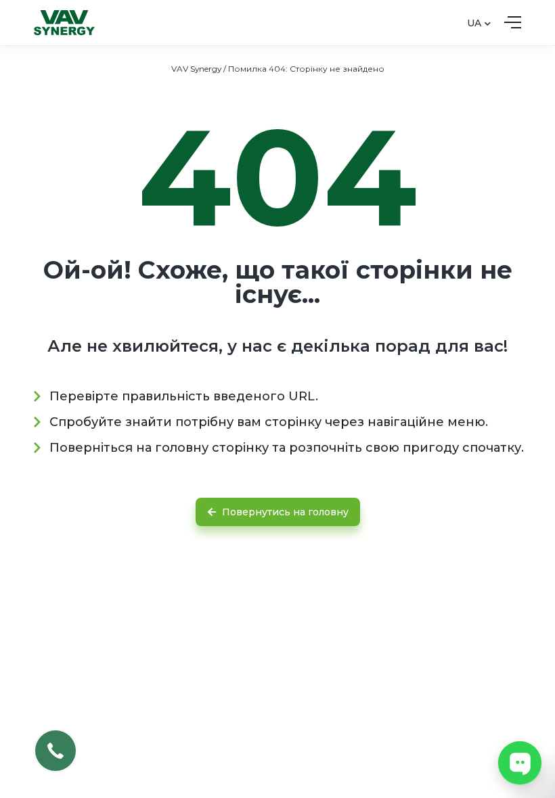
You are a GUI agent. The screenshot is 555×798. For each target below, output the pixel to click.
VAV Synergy (196, 69)
